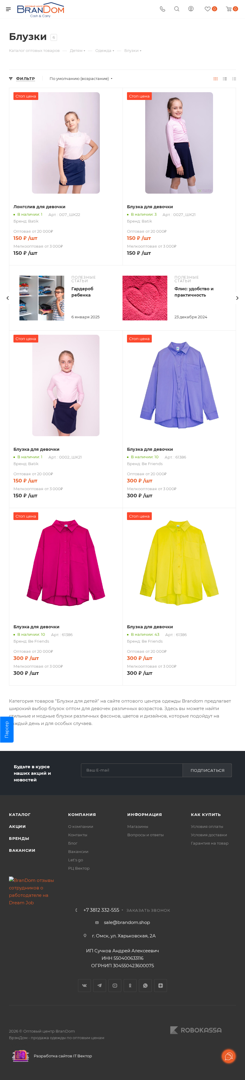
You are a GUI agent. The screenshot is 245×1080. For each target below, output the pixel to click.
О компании (80, 826)
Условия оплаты (207, 826)
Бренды (19, 838)
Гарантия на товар (210, 843)
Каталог (20, 814)
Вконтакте (84, 985)
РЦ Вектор (79, 868)
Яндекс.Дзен (160, 985)
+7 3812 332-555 (101, 910)
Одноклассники (130, 985)
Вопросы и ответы (145, 834)
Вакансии (22, 850)
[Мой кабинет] (191, 9)
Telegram (99, 985)
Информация (144, 814)
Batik (33, 221)
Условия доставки (209, 834)
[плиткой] (216, 79)
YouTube (114, 985)
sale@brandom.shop (127, 922)
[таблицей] (234, 79)
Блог (72, 843)
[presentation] (8, 298)
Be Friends (152, 463)
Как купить (206, 814)
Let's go (75, 859)
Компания (82, 814)
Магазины (137, 826)
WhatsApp (145, 985)
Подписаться (208, 770)
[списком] (225, 79)
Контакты (77, 834)
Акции (17, 826)
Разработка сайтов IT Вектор (62, 1055)
